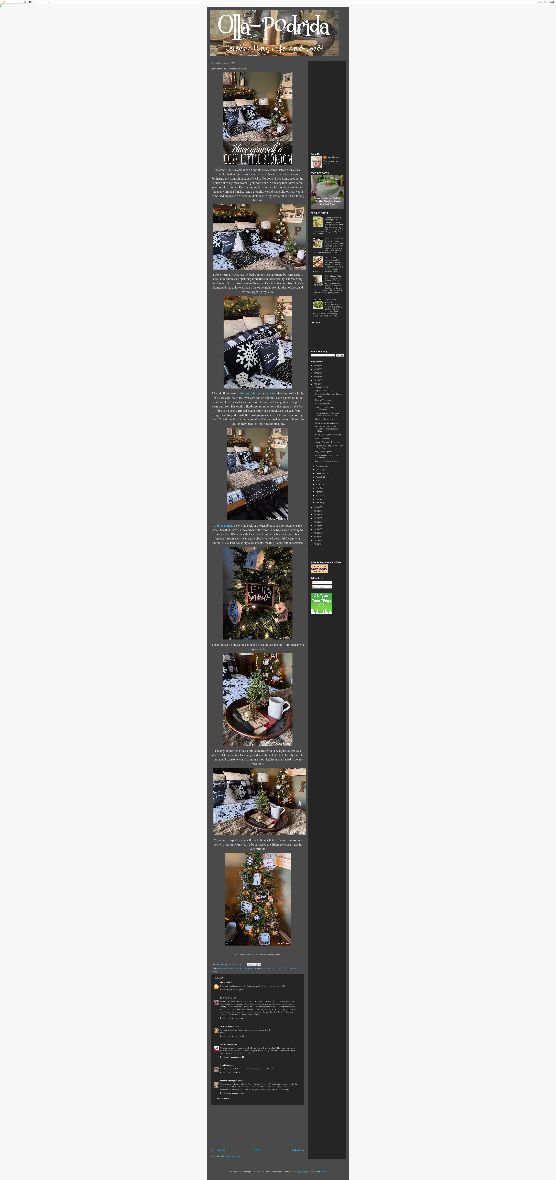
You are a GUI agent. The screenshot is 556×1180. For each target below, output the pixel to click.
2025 (316, 369)
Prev (313, 193)
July (318, 481)
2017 (316, 518)
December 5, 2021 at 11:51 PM (232, 1057)
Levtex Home (276, 968)
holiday (267, 968)
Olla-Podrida (288, 968)
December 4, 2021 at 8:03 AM (232, 1036)
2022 (316, 380)
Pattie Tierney (332, 157)
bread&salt (224, 1065)
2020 (316, 507)
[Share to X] (254, 964)
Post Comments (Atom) (231, 1156)
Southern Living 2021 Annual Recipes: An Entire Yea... (327, 414)
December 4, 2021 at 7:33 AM (231, 1018)
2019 (316, 511)
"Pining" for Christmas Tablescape (324, 408)
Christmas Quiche (322, 404)
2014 (316, 529)
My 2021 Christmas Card (325, 419)
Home (258, 1150)
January (319, 503)
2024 (316, 373)
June (318, 484)
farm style (249, 968)
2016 (316, 522)
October (319, 469)
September (321, 473)
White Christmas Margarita (326, 423)
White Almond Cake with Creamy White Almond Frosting (333, 278)
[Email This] (248, 964)
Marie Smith (225, 982)
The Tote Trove (226, 1044)
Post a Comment (224, 1098)
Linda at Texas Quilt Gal (230, 1081)
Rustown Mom (226, 998)
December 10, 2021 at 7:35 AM (232, 1093)
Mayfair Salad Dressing (330, 301)
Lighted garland (223, 525)
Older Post (298, 1150)
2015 (316, 526)
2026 (316, 366)
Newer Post (218, 1150)
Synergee (304, 1172)
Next (341, 193)
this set (271, 393)
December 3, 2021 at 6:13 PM (231, 989)
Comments (319, 587)
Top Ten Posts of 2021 (324, 390)
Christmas (221, 968)
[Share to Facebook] (257, 964)
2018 (316, 515)
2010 (316, 544)
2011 (316, 540)
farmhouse (258, 968)
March (319, 495)
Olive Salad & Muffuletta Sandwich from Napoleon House (326, 429)
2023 (316, 377)
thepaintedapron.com (228, 1026)
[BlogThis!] (251, 964)
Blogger (322, 1172)
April (318, 492)
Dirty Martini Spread (323, 452)
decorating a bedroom (235, 968)
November (320, 466)
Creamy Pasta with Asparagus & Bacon (333, 218)
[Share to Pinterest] (259, 964)
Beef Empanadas (322, 438)
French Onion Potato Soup (326, 461)
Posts (317, 583)
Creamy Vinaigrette (323, 400)
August (319, 477)
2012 (316, 537)
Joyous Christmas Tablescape (328, 442)
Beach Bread (330, 257)
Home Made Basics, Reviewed (328, 435)
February (320, 499)
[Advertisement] (257, 1127)
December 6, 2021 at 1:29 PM (232, 1072)
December (320, 387)
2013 (316, 533)
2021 (316, 384)
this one (244, 393)
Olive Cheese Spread (334, 239)
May (318, 488)
